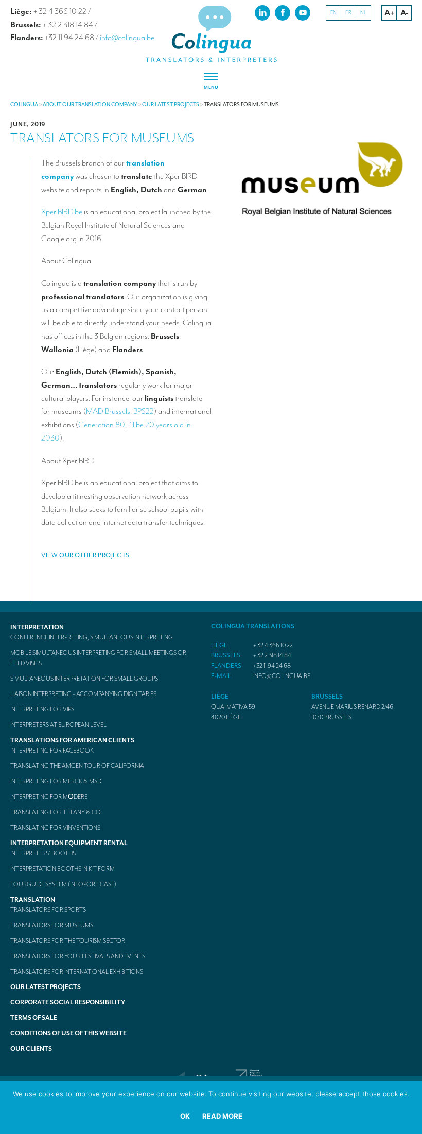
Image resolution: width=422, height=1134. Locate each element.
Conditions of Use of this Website (68, 1033)
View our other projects (85, 555)
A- (404, 13)
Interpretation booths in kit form (62, 869)
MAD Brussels (108, 411)
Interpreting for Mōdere (48, 797)
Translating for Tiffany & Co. (56, 812)
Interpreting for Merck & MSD (55, 781)
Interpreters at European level (58, 725)
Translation (32, 899)
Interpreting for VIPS (42, 709)
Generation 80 (101, 424)
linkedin (262, 12)
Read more (222, 1116)
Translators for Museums (51, 925)
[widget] (211, 81)
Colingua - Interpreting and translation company (211, 34)
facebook (282, 12)
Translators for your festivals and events (77, 956)
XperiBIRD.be (61, 212)
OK (185, 1116)
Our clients (31, 1049)
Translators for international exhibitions (76, 971)
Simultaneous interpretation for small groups (84, 678)
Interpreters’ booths (43, 853)
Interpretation (37, 627)
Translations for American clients (72, 740)
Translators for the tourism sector (67, 941)
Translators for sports (48, 910)
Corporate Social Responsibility (67, 1002)
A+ (389, 13)
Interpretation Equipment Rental (69, 843)
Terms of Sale (33, 1018)
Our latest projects (45, 987)
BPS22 (143, 411)
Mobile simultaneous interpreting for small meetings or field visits (98, 658)
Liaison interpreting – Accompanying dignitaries (83, 694)
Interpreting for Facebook (52, 750)
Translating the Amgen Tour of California (77, 766)
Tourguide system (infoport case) (63, 884)
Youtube (302, 12)
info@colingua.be (127, 37)
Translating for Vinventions (55, 828)
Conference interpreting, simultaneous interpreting (91, 637)
